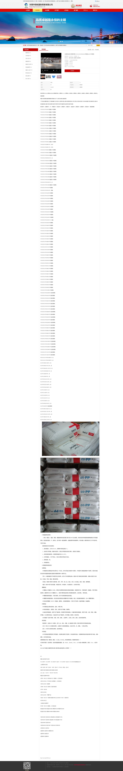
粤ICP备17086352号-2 (69, 764)
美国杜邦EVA (28, 61)
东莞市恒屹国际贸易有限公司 (79, 764)
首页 (93, 49)
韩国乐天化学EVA (29, 64)
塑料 (70, 57)
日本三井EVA (28, 58)
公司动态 (66, 10)
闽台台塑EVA (28, 75)
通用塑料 (79, 57)
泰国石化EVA (28, 52)
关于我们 (57, 10)
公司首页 (28, 10)
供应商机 (37, 10)
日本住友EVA (28, 55)
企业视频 (47, 10)
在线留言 (72, 70)
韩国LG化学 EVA (29, 70)
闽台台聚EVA (28, 78)
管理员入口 (62, 766)
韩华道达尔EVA (29, 72)
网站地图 (66, 766)
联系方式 (95, 10)
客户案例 (76, 10)
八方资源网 (54, 766)
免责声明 (58, 766)
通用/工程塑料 (74, 57)
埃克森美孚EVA (29, 67)
